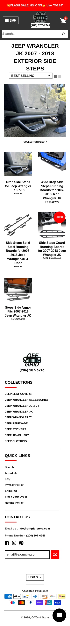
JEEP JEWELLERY (17, 435)
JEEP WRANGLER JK (19, 411)
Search (9, 467)
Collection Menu (34, 142)
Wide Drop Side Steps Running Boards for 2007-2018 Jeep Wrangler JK (52, 190)
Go (55, 554)
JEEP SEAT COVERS (18, 393)
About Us (11, 473)
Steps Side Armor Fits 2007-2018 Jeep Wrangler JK (18, 311)
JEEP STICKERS (15, 429)
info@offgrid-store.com (34, 528)
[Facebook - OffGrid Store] (7, 543)
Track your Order (16, 496)
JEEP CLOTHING (16, 441)
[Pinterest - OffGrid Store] (21, 543)
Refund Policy (14, 502)
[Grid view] (55, 76)
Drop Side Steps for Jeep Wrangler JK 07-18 (18, 186)
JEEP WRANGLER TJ (18, 417)
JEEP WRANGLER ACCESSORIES (26, 399)
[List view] (59, 76)
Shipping (11, 490)
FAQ (7, 478)
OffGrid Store (40, 617)
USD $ (33, 577)
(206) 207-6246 (36, 535)
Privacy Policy (14, 484)
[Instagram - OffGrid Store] (14, 543)
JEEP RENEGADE (16, 423)
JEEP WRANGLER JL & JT (22, 405)
